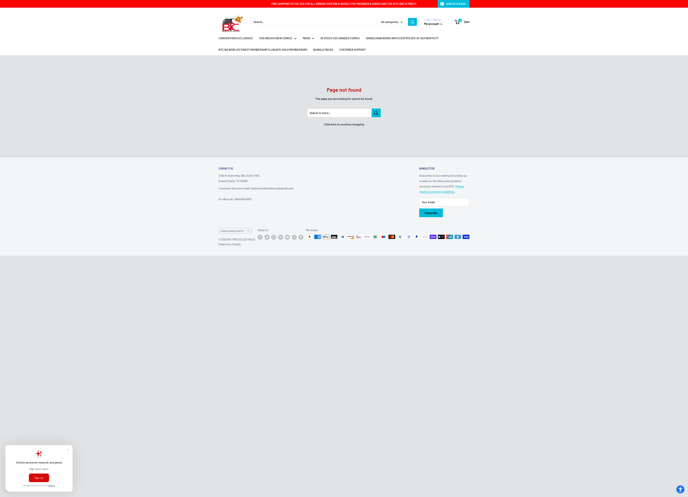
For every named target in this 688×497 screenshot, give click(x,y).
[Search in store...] (376, 113)
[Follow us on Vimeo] (301, 237)
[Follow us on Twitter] (266, 237)
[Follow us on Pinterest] (280, 237)
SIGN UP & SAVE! (456, 3)
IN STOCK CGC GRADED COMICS (340, 38)
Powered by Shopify (230, 244)
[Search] (412, 22)
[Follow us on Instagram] (273, 237)
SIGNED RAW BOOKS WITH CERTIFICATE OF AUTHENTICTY (402, 38)
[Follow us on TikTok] (294, 237)
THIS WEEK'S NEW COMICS (276, 38)
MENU (306, 38)
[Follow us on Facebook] (260, 237)
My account (431, 23)
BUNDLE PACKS (323, 49)
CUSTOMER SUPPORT (352, 49)
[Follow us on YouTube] (287, 237)
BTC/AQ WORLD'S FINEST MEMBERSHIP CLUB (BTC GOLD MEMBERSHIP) (263, 49)
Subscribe (431, 212)
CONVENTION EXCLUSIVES (236, 38)
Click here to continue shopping (344, 124)
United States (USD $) (232, 230)
